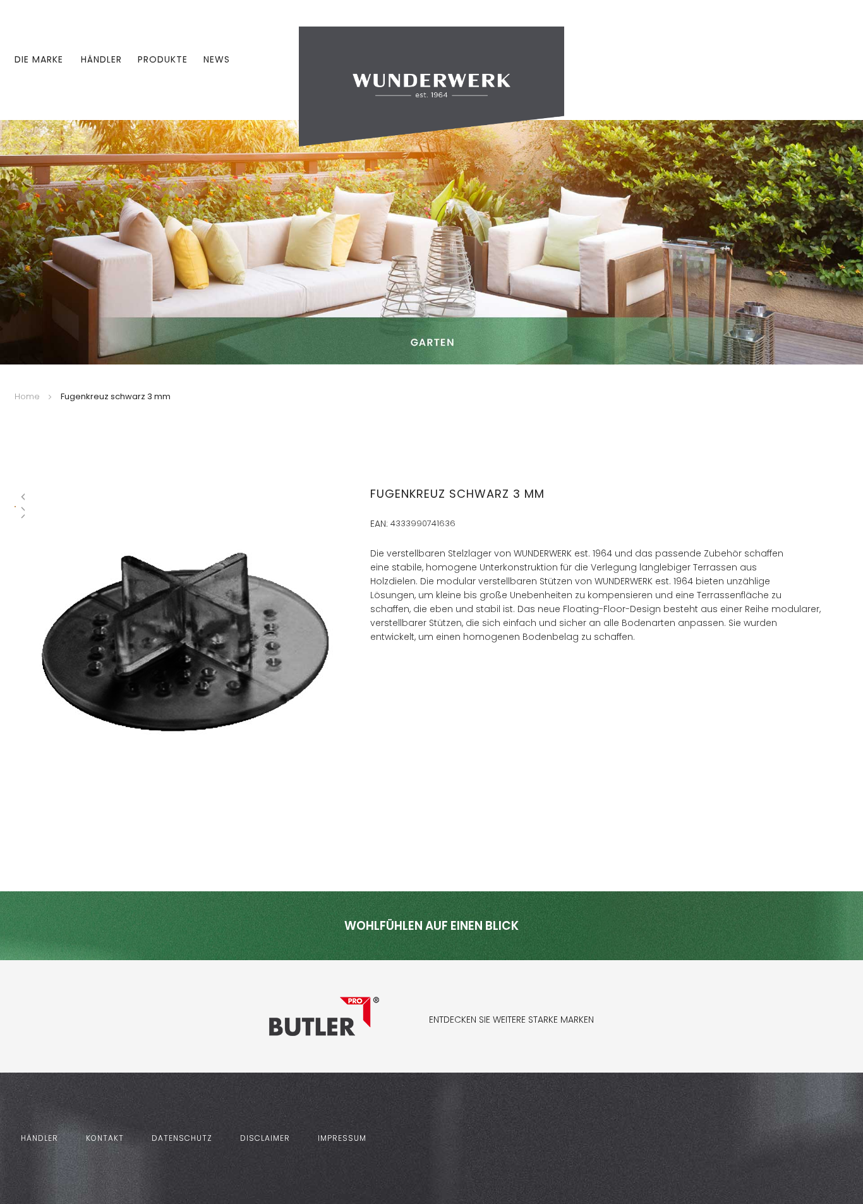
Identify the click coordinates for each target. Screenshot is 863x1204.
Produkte (163, 59)
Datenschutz (182, 1138)
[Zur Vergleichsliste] (806, 60)
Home (27, 396)
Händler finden (409, 790)
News (216, 59)
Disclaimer (265, 1138)
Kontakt (105, 1138)
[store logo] (431, 86)
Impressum (342, 1138)
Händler (101, 59)
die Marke (39, 59)
